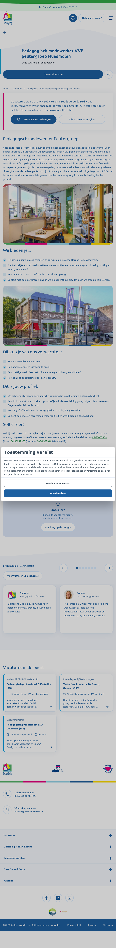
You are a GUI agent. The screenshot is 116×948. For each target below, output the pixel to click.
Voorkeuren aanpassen (58, 483)
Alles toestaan (58, 493)
